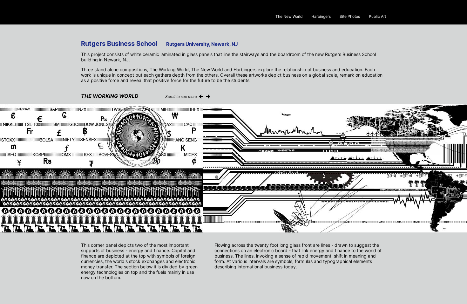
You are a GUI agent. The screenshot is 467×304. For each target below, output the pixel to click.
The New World (288, 16)
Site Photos (350, 16)
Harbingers (321, 16)
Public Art (377, 16)
